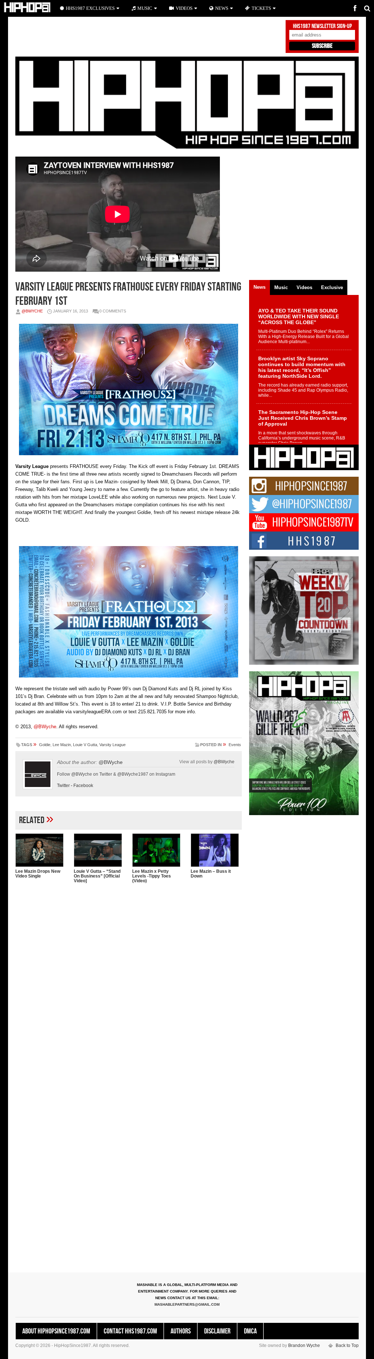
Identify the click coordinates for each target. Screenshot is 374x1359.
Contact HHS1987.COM (130, 1331)
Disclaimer (217, 1331)
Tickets (261, 8)
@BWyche (32, 311)
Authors (181, 1331)
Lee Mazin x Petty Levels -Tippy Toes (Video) (151, 876)
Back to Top (347, 1345)
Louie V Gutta (85, 744)
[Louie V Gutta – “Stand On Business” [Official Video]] (99, 850)
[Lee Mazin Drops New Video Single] (40, 850)
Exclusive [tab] (332, 287)
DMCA (250, 1331)
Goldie (44, 744)
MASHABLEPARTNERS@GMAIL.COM (187, 1304)
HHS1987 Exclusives (90, 8)
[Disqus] (128, 983)
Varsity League (112, 744)
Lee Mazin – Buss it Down (211, 874)
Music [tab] (281, 287)
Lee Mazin (62, 744)
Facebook (83, 785)
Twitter (63, 785)
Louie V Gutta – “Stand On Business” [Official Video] (97, 876)
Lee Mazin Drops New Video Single (37, 874)
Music (144, 8)
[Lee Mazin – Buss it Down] (216, 850)
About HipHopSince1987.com (56, 1331)
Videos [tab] (304, 287)
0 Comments (112, 311)
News (221, 8)
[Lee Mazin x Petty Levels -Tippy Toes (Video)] (157, 850)
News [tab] (259, 287)
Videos (184, 8)
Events (235, 744)
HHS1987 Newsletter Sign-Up (322, 26)
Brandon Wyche (304, 1345)
